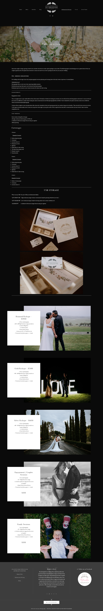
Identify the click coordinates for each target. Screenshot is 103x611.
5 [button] (56, 593)
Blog (40, 9)
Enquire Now (20, 574)
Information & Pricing (66, 9)
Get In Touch (84, 9)
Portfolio (34, 9)
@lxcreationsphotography (51, 602)
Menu (19, 580)
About (27, 9)
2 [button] (49, 593)
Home (20, 9)
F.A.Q (76, 9)
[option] (51, 574)
